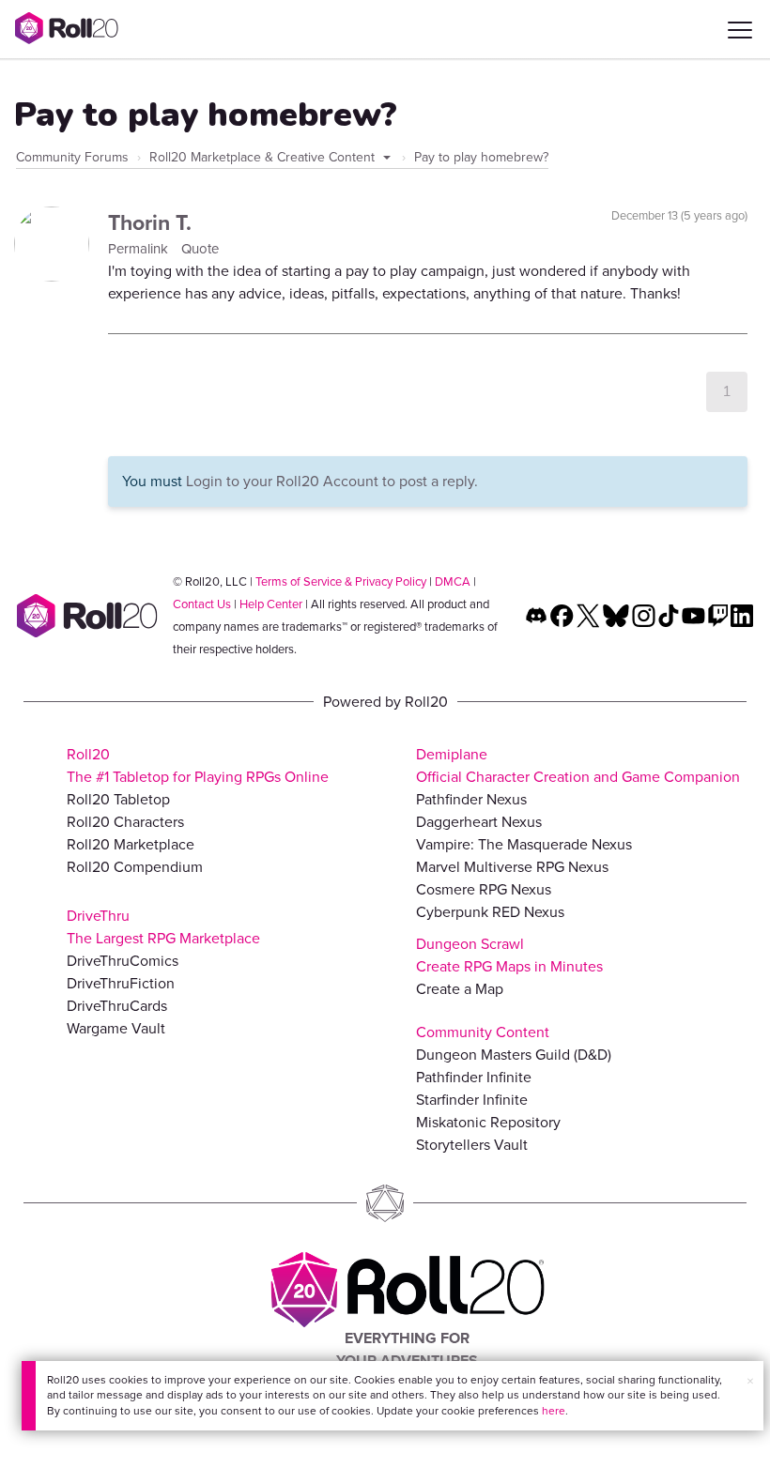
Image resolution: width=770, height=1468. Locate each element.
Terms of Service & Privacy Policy (340, 581)
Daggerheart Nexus (479, 822)
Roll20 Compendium (135, 867)
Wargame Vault (116, 1028)
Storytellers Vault (472, 1144)
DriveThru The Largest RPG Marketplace (163, 927)
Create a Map (459, 989)
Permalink (140, 248)
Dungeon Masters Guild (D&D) (513, 1054)
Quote (200, 248)
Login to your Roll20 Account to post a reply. (332, 481)
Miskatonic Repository (488, 1122)
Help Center (270, 604)
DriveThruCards (117, 1006)
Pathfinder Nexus (471, 799)
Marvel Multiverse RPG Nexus (512, 867)
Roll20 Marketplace (130, 844)
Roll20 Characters (125, 822)
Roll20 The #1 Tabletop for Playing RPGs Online (198, 765)
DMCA (452, 581)
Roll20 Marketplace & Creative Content (263, 157)
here (553, 1410)
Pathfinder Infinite (473, 1077)
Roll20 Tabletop (118, 799)
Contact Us (202, 604)
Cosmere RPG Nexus (483, 889)
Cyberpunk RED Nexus (490, 912)
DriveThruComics (122, 960)
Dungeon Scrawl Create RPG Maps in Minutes (509, 955)
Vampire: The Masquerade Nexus (524, 844)
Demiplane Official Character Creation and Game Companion (578, 765)
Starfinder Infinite (472, 1099)
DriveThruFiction (121, 983)
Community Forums (72, 157)
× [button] (750, 1381)
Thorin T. (150, 222)
